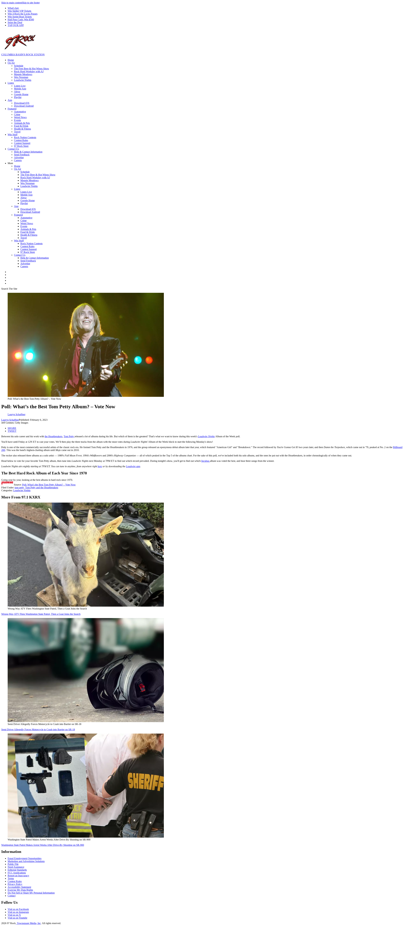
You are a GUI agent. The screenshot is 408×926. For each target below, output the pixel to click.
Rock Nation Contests (25, 137)
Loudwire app (133, 466)
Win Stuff (12, 134)
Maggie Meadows (23, 74)
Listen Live (20, 85)
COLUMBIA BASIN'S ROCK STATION (23, 54)
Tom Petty (69, 436)
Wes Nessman (21, 77)
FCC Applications (17, 872)
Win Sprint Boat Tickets (20, 16)
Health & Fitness (22, 128)
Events (17, 120)
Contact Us (13, 149)
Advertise (19, 157)
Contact (11, 895)
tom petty (19, 487)
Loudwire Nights (22, 80)
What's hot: (13, 8)
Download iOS (21, 103)
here (100, 466)
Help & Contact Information (28, 151)
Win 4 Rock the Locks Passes (22, 13)
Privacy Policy (15, 884)
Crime (17, 114)
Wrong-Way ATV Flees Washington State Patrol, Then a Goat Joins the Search (40, 614)
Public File (13, 864)
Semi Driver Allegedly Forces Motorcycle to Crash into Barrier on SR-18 (38, 729)
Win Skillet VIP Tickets (19, 11)
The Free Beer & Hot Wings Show (31, 68)
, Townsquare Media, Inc (28, 923)
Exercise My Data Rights (20, 890)
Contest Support (22, 143)
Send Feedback (21, 154)
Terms (11, 878)
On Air (11, 62)
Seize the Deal (15, 22)
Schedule (18, 65)
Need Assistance (16, 867)
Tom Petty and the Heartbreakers (41, 487)
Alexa (17, 91)
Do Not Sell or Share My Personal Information (31, 892)
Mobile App (20, 88)
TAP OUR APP (16, 25)
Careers (18, 160)
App (10, 100)
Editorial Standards (17, 869)
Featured (12, 108)
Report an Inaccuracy (18, 875)
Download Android (24, 105)
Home (11, 60)
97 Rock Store (21, 146)
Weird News (20, 117)
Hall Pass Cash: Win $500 (21, 19)
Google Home (21, 94)
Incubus (205, 461)
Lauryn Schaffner (10, 419)
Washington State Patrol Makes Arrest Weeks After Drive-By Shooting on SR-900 (42, 845)
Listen (11, 83)
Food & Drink (21, 126)
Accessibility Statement (19, 887)
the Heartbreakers (53, 436)
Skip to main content (11, 2)
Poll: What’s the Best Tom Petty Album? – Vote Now (49, 484)
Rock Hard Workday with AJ (29, 71)
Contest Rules (21, 140)
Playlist (17, 97)
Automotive (20, 111)
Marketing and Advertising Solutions (26, 861)
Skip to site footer (31, 2)
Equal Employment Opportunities (24, 858)
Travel (17, 131)
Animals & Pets (22, 123)
